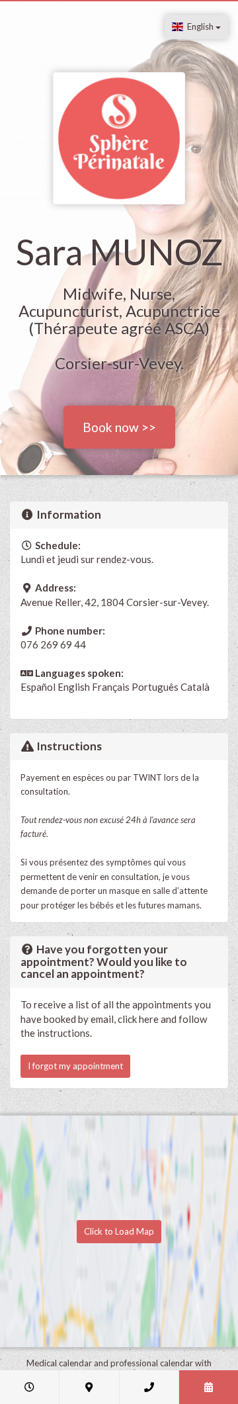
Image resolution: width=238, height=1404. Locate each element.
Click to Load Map (119, 1231)
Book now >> (119, 427)
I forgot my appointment (75, 1066)
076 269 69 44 (53, 644)
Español (38, 687)
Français (111, 687)
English (199, 26)
